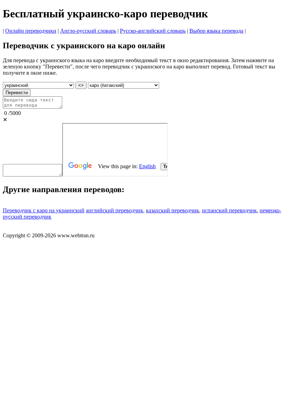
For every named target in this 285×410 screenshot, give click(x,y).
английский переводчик (114, 210)
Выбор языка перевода (216, 31)
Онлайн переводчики (30, 31)
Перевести (17, 92)
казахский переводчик (172, 210)
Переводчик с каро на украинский (43, 210)
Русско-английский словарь (153, 31)
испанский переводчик (229, 210)
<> (81, 85)
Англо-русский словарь (88, 31)
